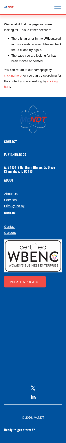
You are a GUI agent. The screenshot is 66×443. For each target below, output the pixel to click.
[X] (33, 388)
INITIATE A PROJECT (25, 282)
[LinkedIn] (33, 397)
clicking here (12, 75)
